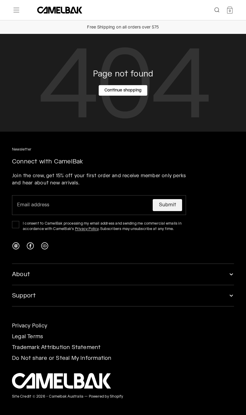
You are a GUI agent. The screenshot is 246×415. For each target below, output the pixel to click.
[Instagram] (16, 246)
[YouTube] (45, 246)
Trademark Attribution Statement (56, 347)
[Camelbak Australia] (61, 381)
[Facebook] (30, 246)
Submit (167, 205)
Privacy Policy (87, 229)
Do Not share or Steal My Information (62, 358)
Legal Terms (27, 336)
